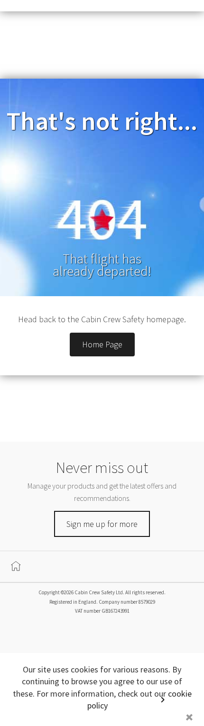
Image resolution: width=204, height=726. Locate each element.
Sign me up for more (102, 523)
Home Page (102, 344)
